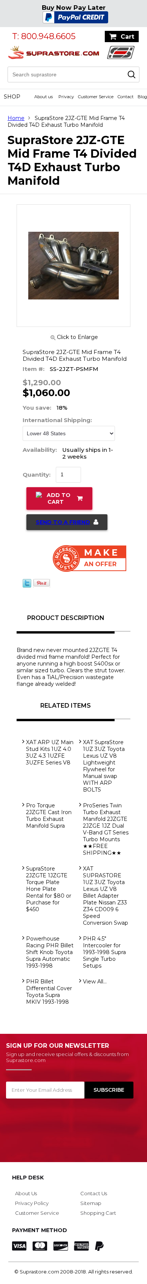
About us (43, 96)
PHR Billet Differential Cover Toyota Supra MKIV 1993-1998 (49, 991)
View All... (95, 981)
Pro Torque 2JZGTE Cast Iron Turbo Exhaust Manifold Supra (49, 815)
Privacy (66, 96)
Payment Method (39, 1230)
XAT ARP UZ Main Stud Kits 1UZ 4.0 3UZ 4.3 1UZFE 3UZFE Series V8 (50, 752)
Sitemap (90, 1203)
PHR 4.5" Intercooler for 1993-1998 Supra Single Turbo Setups (104, 952)
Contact (125, 96)
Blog (142, 96)
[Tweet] (27, 585)
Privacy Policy (32, 1203)
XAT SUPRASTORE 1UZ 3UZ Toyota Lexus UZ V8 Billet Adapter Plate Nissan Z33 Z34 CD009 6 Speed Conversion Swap (105, 895)
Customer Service (95, 96)
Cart (127, 36)
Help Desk (28, 1177)
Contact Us (93, 1193)
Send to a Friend (63, 522)
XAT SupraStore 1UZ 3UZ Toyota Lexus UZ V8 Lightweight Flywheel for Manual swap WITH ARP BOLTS (104, 766)
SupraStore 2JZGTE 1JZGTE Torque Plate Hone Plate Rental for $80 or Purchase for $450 (48, 889)
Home (16, 118)
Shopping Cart (98, 1213)
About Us (26, 1193)
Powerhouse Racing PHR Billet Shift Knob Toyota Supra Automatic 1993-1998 (50, 952)
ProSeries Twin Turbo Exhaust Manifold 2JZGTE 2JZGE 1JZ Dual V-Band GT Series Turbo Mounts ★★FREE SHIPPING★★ (106, 829)
